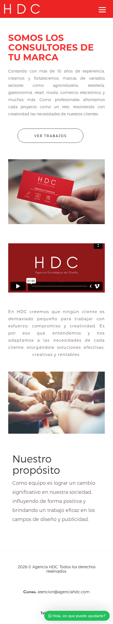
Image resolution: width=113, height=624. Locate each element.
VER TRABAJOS (50, 136)
